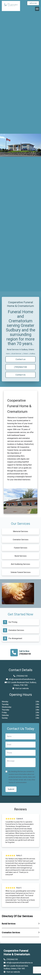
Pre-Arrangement (15, 638)
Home (8, 353)
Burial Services (17, 353)
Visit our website (22, 688)
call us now (33, 3)
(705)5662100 (20, 367)
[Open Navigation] (37, 9)
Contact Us (20, 375)
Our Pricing (12, 622)
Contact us (21, 359)
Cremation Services (16, 630)
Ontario (25, 353)
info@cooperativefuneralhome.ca (22, 679)
